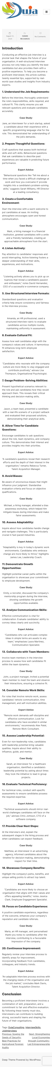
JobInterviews (9, 1030)
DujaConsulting (16, 1027)
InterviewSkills (33, 1027)
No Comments (40, 36)
